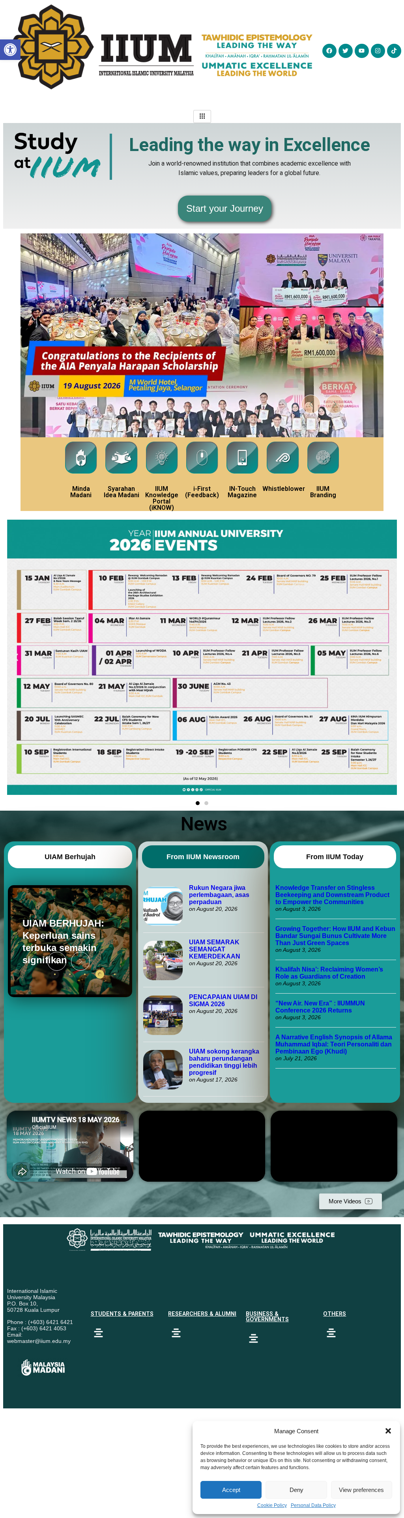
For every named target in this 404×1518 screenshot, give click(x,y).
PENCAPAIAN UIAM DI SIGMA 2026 (223, 1000)
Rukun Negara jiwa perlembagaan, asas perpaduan (219, 894)
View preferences (361, 1489)
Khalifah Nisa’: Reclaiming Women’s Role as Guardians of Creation (329, 973)
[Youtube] (362, 51)
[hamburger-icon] (202, 116)
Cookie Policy (272, 1505)
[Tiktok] (394, 51)
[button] (388, 1431)
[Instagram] (378, 51)
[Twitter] (346, 51)
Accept (231, 1489)
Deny (296, 1489)
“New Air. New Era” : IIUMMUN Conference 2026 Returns (320, 1007)
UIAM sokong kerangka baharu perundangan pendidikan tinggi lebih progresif (224, 1062)
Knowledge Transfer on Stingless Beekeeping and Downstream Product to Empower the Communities (332, 894)
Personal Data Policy (313, 1505)
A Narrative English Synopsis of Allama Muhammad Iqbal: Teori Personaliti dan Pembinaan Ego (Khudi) (333, 1044)
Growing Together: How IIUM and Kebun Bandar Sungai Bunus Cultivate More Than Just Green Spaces (335, 935)
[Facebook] (329, 51)
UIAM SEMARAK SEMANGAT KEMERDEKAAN (214, 949)
